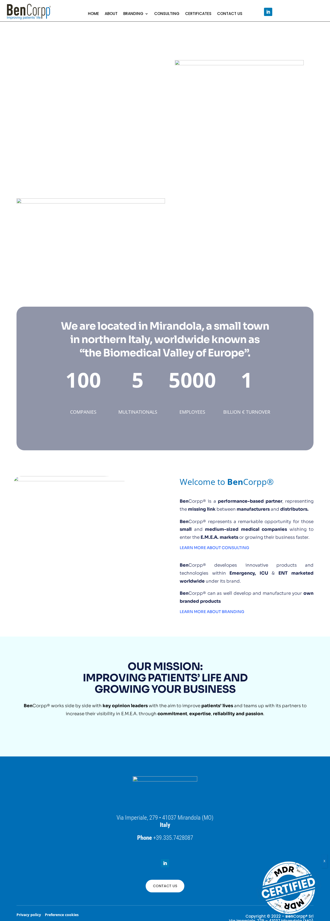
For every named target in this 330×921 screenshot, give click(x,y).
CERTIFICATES (198, 14)
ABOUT (111, 14)
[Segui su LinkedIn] (268, 12)
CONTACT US (229, 14)
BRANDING (133, 14)
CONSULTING (166, 14)
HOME (93, 14)
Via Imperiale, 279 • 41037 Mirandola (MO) (165, 817)
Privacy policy (28, 914)
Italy (165, 824)
